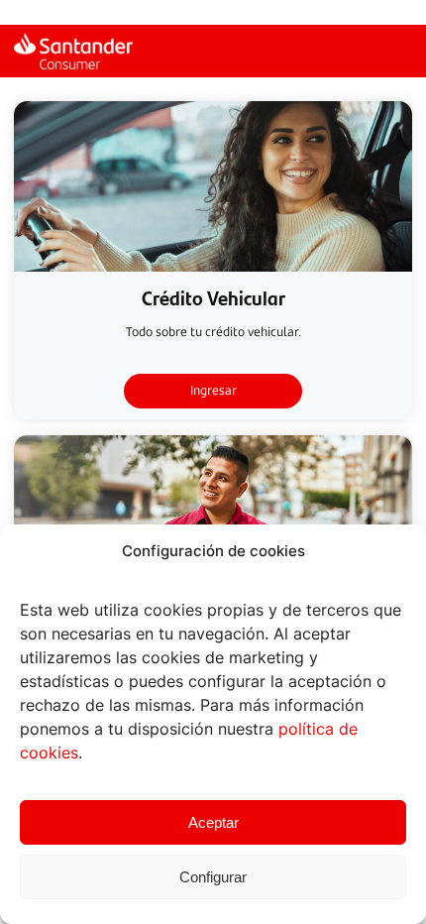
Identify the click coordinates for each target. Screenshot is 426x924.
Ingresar (213, 390)
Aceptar (213, 822)
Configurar (213, 876)
